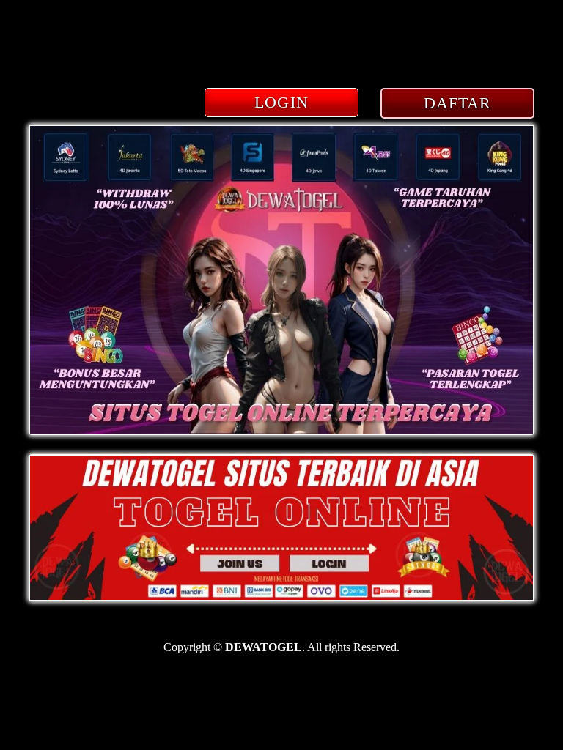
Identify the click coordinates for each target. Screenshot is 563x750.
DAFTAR (458, 103)
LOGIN (281, 102)
